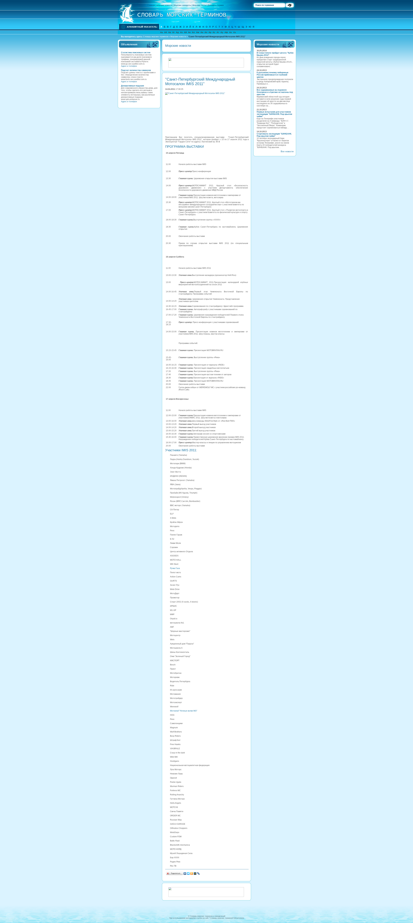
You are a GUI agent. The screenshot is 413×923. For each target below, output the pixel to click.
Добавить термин (216, 5)
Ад (177, 32)
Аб (165, 32)
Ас (214, 32)
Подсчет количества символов (136, 70)
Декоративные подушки (132, 86)
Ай (185, 32)
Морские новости (164, 5)
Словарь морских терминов (155, 36)
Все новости (287, 151)
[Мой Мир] (195, 873)
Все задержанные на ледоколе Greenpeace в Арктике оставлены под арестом (275, 92)
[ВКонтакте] (185, 873)
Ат (218, 32)
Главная (151, 5)
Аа (161, 32)
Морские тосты (199, 5)
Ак (189, 32)
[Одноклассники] (191, 873)
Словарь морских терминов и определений (207, 916)
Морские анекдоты (182, 5)
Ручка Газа (175, 568)
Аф (226, 32)
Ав (169, 32)
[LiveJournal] (198, 873)
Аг (173, 32)
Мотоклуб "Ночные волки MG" (183, 711)
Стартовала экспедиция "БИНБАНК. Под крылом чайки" (274, 135)
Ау (222, 32)
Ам (197, 32)
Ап (206, 32)
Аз (181, 32)
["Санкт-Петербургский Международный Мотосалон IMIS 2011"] (196, 93)
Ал (193, 32)
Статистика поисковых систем (135, 52)
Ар (210, 32)
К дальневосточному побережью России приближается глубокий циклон (272, 74)
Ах (230, 32)
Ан (202, 32)
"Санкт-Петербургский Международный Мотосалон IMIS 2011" (216, 36)
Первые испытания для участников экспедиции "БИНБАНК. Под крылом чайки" (274, 114)
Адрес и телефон (129, 66)
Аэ (234, 32)
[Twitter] (188, 873)
